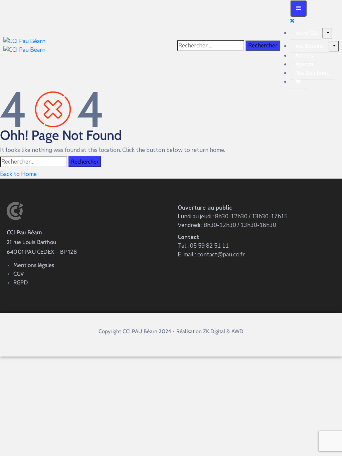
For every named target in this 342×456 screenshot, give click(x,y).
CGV (18, 273)
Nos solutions (312, 72)
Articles (304, 55)
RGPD (20, 282)
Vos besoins (309, 45)
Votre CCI (306, 32)
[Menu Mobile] (298, 8)
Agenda (304, 64)
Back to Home (18, 174)
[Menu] (327, 33)
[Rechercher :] (33, 162)
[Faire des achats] (298, 81)
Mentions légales (33, 265)
